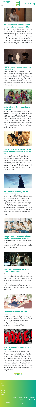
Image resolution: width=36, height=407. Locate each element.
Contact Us (22, 397)
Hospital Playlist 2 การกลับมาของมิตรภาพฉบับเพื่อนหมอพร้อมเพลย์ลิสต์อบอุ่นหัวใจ (17, 237)
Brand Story (4, 391)
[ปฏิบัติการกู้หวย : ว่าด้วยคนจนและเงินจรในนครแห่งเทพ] (18, 96)
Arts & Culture (4, 389)
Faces (2, 385)
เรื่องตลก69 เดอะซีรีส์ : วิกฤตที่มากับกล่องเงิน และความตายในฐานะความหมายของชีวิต (18, 26)
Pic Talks (3, 393)
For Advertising (30, 397)
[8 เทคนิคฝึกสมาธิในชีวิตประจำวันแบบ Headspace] (18, 301)
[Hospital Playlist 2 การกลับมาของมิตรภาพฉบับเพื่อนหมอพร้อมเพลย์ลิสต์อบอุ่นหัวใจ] (18, 225)
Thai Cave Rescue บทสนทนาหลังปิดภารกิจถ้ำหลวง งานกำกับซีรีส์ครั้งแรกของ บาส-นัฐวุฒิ (17, 151)
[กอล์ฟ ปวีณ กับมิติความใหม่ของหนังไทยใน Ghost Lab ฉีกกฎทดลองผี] (18, 259)
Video (2, 394)
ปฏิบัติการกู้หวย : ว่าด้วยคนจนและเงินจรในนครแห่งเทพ (17, 108)
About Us (15, 397)
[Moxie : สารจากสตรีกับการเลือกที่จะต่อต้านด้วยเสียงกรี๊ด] (18, 336)
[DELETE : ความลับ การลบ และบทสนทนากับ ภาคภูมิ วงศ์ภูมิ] (18, 56)
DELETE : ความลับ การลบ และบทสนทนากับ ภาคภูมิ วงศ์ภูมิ (17, 68)
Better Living (4, 387)
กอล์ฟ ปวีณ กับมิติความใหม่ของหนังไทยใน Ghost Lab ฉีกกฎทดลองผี (17, 270)
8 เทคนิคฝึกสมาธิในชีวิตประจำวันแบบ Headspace (15, 312)
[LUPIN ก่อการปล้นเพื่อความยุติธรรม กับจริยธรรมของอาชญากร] (18, 181)
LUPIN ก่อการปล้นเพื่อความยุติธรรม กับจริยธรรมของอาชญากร (16, 192)
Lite (2, 383)
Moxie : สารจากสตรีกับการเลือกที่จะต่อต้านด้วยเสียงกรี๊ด (17, 348)
